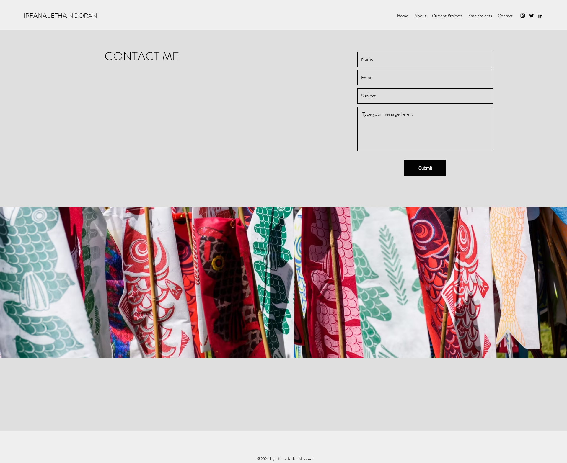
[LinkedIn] (540, 16)
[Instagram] (523, 16)
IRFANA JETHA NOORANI (61, 15)
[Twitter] (532, 16)
